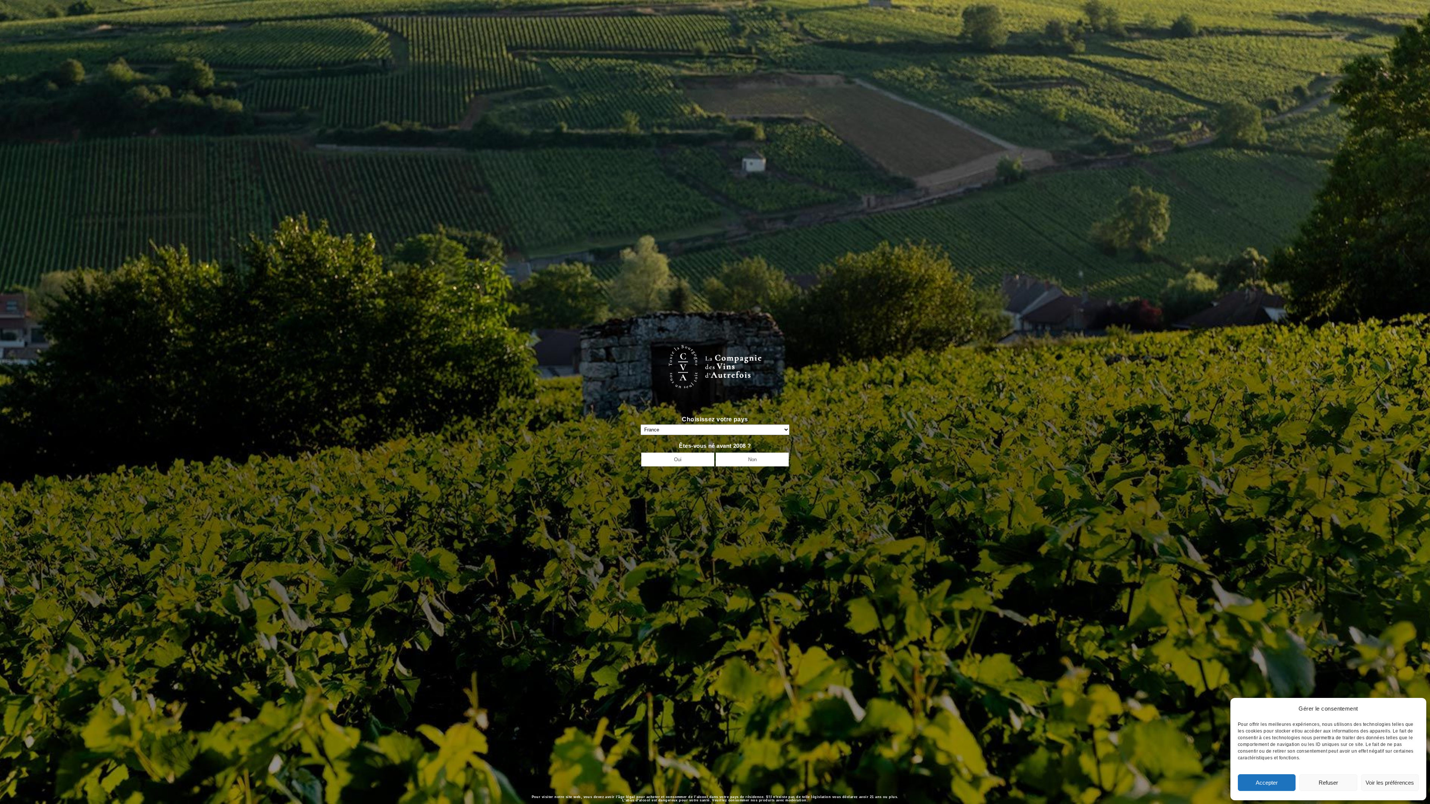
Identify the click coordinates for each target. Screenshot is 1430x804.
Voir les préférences (1390, 782)
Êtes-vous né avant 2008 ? (715, 446)
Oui (677, 459)
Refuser (1328, 782)
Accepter (1267, 782)
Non (752, 459)
